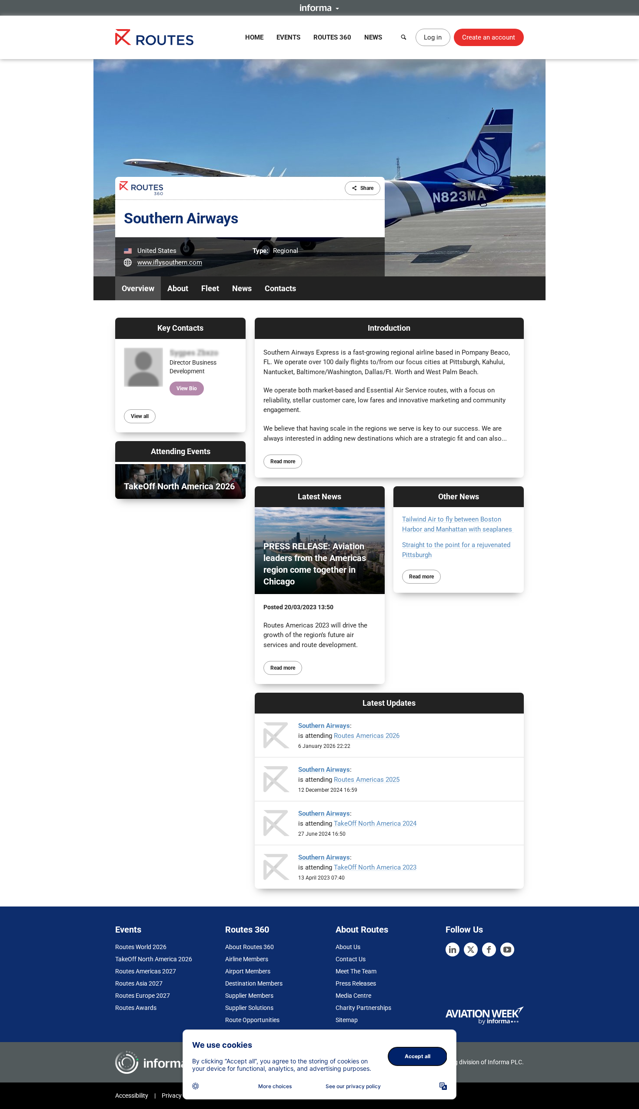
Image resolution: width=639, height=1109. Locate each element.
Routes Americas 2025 (366, 780)
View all (140, 416)
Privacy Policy (180, 1095)
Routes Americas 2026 (366, 736)
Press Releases (356, 983)
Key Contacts (180, 327)
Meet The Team (356, 971)
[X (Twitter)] (471, 949)
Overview (138, 288)
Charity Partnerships (363, 1007)
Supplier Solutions (249, 1007)
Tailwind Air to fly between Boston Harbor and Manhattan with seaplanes (458, 524)
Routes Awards (135, 1007)
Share (366, 188)
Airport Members (247, 971)
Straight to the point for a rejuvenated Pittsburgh (456, 550)
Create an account (488, 37)
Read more (282, 461)
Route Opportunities (252, 1019)
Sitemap (347, 1019)
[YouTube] (507, 949)
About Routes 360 (249, 946)
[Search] (404, 37)
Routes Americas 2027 (145, 971)
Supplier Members (249, 995)
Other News (458, 496)
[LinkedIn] (452, 949)
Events (288, 37)
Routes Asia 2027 (139, 983)
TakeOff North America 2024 (375, 823)
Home (254, 37)
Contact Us (351, 959)
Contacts (280, 288)
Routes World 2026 (140, 946)
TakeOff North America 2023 (375, 867)
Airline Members (246, 959)
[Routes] (154, 37)
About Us (348, 946)
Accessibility (131, 1095)
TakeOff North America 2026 (153, 959)
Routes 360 (332, 37)
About (177, 288)
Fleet (210, 288)
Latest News (319, 496)
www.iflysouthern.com (169, 262)
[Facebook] (489, 949)
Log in (433, 37)
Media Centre (353, 995)
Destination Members (254, 983)
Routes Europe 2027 (142, 995)
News (373, 37)
